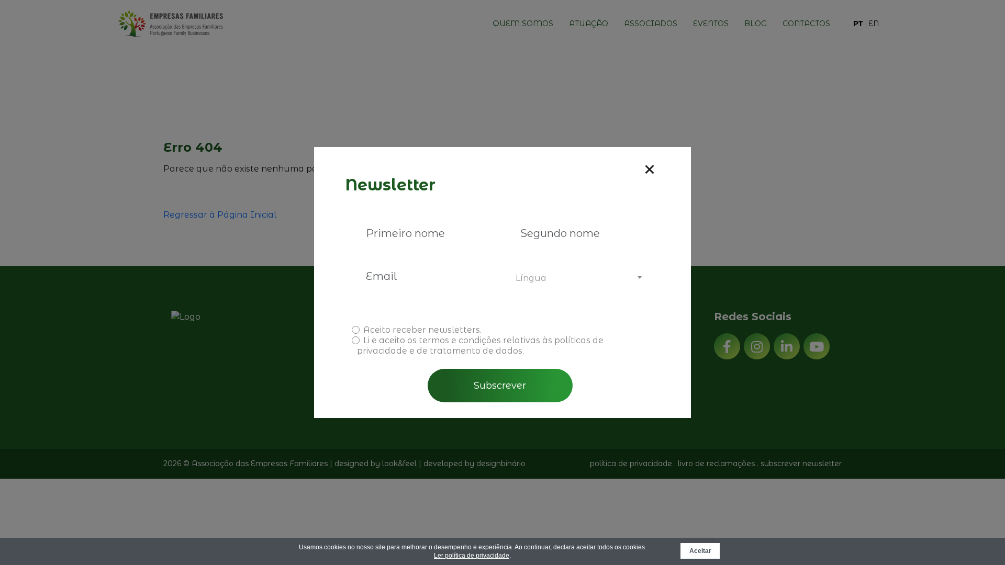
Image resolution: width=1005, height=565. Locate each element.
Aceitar (700, 551)
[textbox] (577, 278)
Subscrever (500, 385)
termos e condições (460, 340)
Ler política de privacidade (471, 555)
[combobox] (577, 278)
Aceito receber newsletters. (422, 330)
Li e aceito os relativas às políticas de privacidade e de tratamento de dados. (480, 345)
